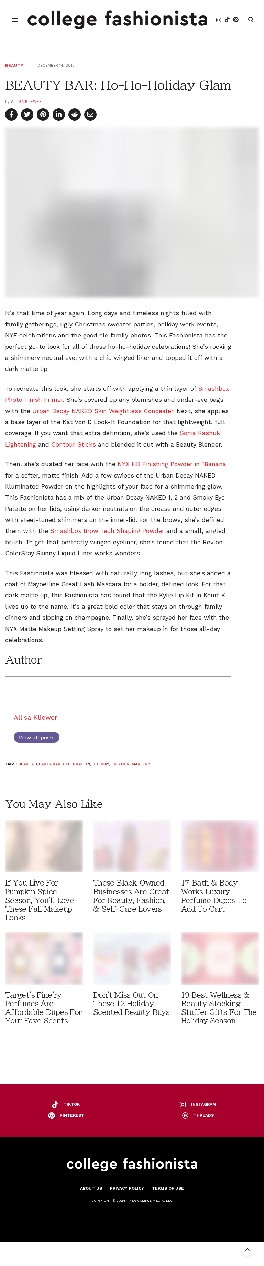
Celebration (76, 764)
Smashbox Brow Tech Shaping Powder (107, 530)
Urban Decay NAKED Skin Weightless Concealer (102, 411)
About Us (91, 1188)
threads (204, 1115)
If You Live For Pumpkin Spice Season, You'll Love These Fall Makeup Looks (39, 900)
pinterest (72, 1115)
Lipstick (120, 764)
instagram (203, 1104)
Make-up (141, 764)
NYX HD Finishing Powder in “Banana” (173, 464)
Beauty (14, 65)
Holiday (100, 764)
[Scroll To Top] (247, 1249)
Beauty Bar (48, 764)
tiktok (72, 1104)
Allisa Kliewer (26, 101)
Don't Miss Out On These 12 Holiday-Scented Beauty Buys (131, 1003)
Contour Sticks (73, 444)
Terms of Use (168, 1188)
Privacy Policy (127, 1188)
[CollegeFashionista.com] (117, 19)
